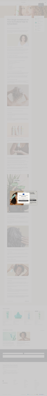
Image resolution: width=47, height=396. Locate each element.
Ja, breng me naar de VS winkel (23, 200)
